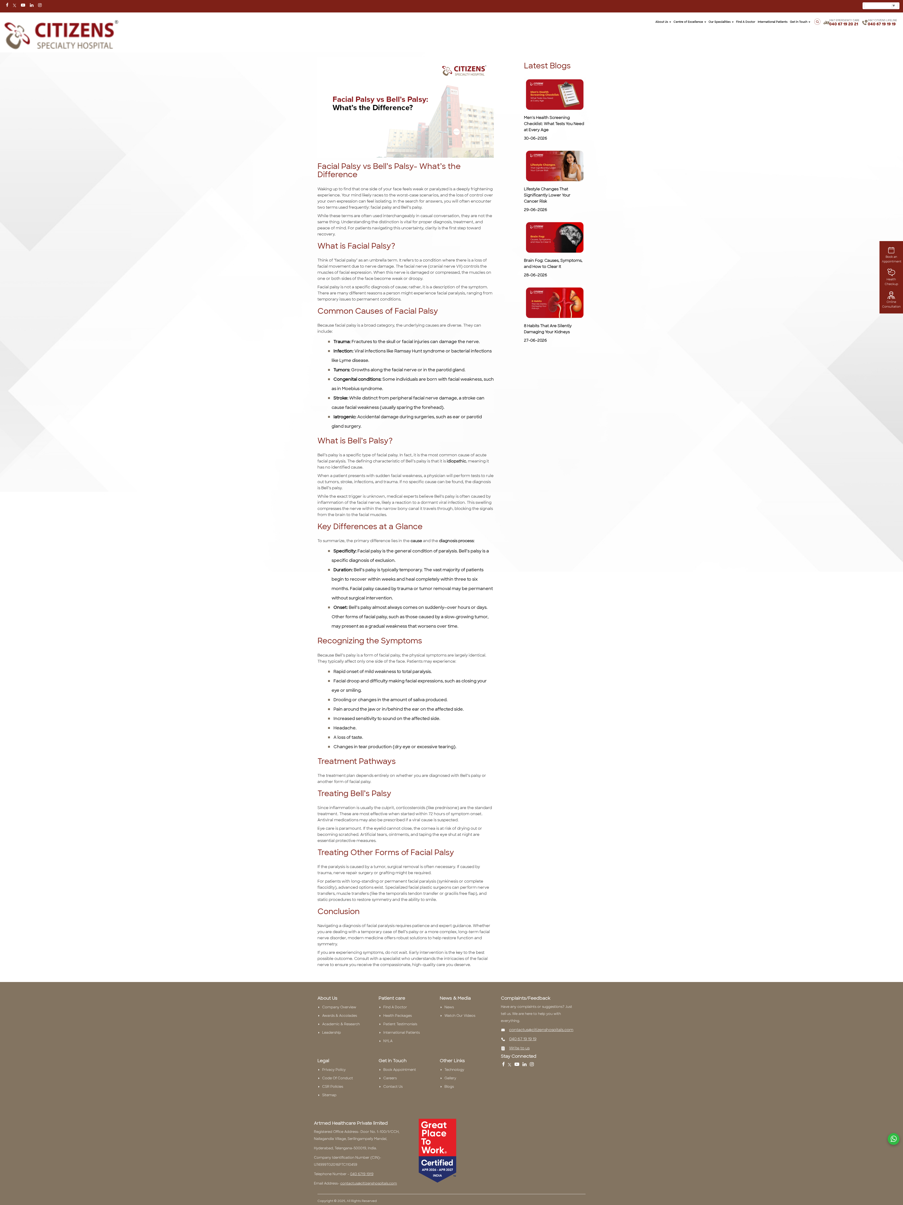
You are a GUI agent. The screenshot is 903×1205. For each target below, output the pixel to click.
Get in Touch (799, 22)
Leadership (331, 1032)
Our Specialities (720, 22)
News (449, 1007)
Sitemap (329, 1095)
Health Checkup (891, 282)
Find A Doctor (395, 1007)
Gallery (450, 1078)
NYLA (387, 1041)
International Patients (773, 22)
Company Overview (339, 1007)
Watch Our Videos (459, 1015)
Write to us (519, 1048)
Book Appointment (399, 1070)
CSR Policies (332, 1086)
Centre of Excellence (688, 22)
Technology (454, 1070)
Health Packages (397, 1015)
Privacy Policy (334, 1070)
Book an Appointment (891, 259)
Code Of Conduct (337, 1078)
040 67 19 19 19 (882, 24)
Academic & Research (341, 1024)
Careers (390, 1078)
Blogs (449, 1086)
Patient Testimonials (400, 1024)
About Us (662, 22)
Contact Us (393, 1086)
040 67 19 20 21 (843, 24)
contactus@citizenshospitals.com (541, 1029)
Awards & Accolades (339, 1015)
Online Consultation (891, 304)
